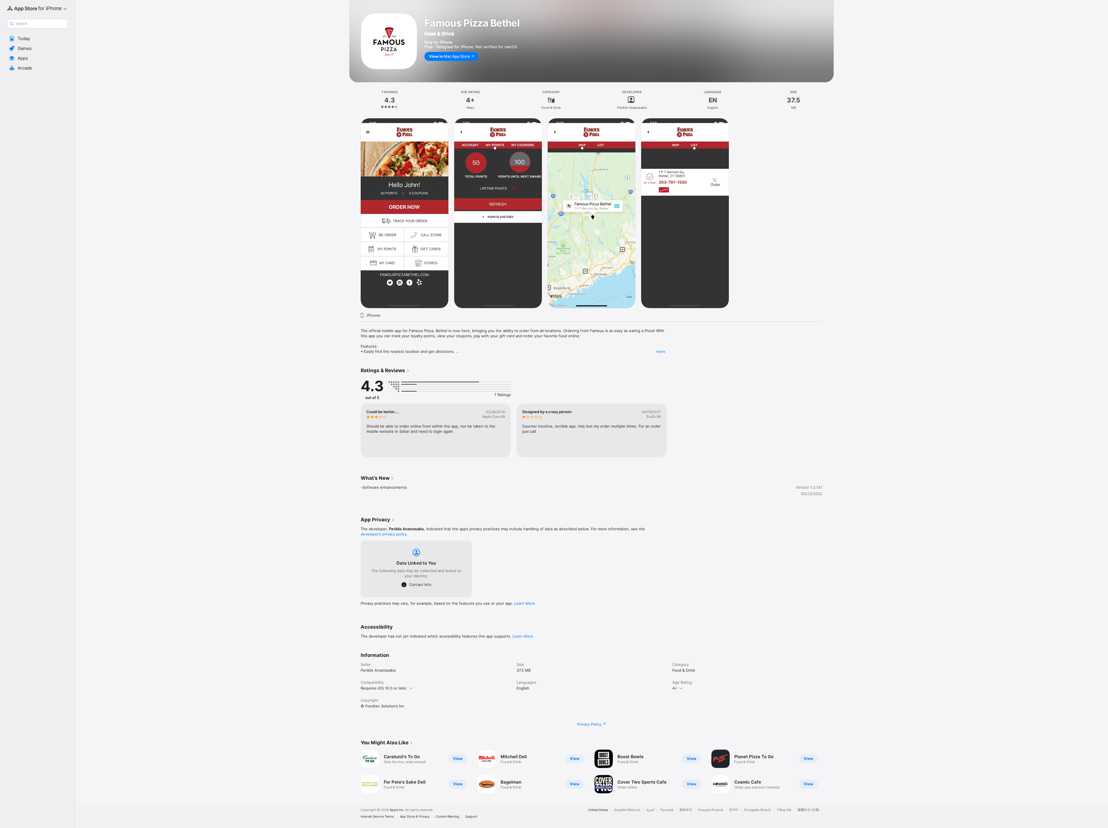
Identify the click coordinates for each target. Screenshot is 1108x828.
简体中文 (686, 810)
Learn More (524, 603)
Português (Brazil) (757, 810)
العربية (650, 810)
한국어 (733, 810)
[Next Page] (828, 771)
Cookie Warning (447, 816)
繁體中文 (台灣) (808, 810)
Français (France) (710, 810)
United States (598, 810)
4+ (674, 688)
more (660, 351)
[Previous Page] (355, 771)
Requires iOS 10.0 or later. (384, 688)
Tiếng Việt (784, 810)
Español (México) (627, 810)
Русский (666, 810)
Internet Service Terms (377, 816)
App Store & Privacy (415, 816)
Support (471, 816)
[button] (37, 38)
